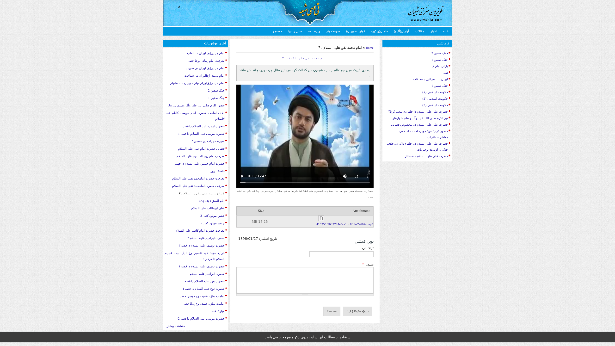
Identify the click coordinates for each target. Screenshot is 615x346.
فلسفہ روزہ (217, 171)
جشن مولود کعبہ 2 (212, 215)
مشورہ (368, 264)
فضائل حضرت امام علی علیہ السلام (201, 148)
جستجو (277, 31)
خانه (446, 31)
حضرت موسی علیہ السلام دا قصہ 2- (201, 318)
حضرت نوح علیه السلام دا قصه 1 (204, 288)
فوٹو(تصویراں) (355, 31)
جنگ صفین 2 (216, 90)
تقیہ (445, 72)
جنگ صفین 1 (216, 98)
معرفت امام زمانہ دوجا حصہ (206, 60)
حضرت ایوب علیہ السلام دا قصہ (204, 126)
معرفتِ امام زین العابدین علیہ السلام (201, 156)
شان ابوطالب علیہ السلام (208, 208)
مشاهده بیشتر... (175, 326)
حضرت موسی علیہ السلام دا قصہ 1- (201, 134)
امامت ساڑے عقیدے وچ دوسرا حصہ (202, 296)
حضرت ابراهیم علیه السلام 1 (206, 274)
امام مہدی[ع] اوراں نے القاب (206, 53)
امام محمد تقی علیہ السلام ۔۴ (202, 193)
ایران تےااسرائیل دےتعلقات (430, 79)
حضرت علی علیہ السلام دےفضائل (426, 156)
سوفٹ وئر (333, 31)
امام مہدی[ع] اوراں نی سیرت (205, 68)
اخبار (433, 31)
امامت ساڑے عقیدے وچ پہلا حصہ (204, 303)
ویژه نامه (314, 31)
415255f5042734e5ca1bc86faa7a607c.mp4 (344, 224)
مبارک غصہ (217, 311)
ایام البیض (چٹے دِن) (212, 201)
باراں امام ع (440, 66)
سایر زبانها (295, 31)
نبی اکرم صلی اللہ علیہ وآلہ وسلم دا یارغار (420, 118)
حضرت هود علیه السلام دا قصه (205, 281)
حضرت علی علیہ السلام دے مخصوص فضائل (419, 124)
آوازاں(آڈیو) (401, 31)
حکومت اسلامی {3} (435, 105)
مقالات (419, 31)
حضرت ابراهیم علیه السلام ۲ (206, 238)
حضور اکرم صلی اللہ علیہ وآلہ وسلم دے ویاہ (196, 105)
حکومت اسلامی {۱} (435, 92)
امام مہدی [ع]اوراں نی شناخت (204, 75)
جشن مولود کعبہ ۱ (212, 223)
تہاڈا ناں (368, 248)
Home (370, 47)
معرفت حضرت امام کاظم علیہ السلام (200, 230)
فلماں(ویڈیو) (379, 31)
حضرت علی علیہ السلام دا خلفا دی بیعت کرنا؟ (418, 111)
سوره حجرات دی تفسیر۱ (208, 141)
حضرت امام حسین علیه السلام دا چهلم (199, 163)
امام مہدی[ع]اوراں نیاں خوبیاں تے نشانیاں (197, 83)
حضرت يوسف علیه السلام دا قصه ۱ (202, 266)
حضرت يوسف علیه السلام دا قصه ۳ (202, 245)
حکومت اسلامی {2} (435, 98)
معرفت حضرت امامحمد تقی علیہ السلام (198, 178)
